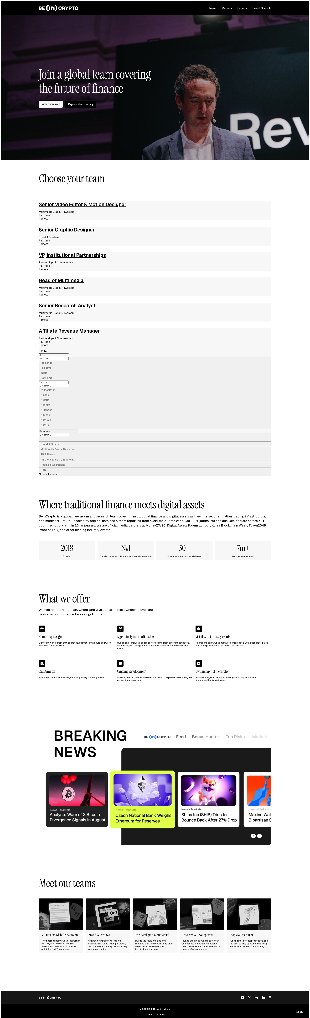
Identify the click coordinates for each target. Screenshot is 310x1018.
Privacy (160, 1014)
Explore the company (80, 104)
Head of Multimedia (61, 280)
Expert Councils (261, 8)
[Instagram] (270, 997)
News (212, 8)
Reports (242, 8)
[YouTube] (242, 997)
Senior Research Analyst (67, 306)
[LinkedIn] (263, 997)
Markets (227, 8)
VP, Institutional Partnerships (72, 255)
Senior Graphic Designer (67, 230)
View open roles (50, 104)
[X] (249, 997)
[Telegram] (256, 997)
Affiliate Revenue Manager (69, 331)
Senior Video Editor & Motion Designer (82, 204)
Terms (149, 1014)
